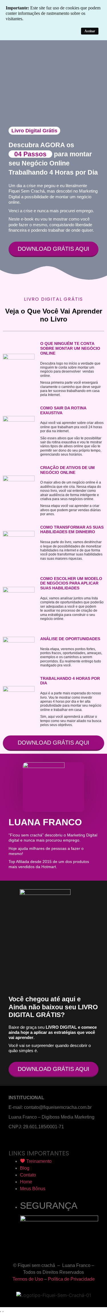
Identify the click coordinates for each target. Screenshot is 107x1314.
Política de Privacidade (71, 1279)
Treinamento (38, 1161)
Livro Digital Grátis (34, 131)
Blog (24, 1168)
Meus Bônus (32, 1188)
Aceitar (89, 31)
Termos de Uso (28, 1279)
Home (26, 1181)
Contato (28, 1175)
